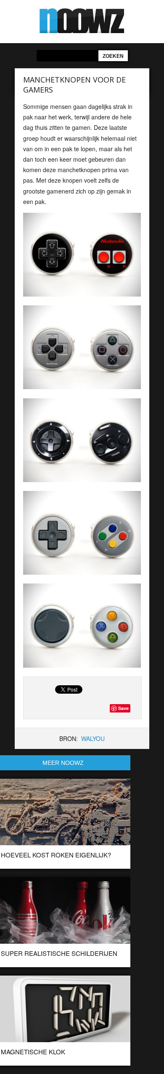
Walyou (93, 738)
